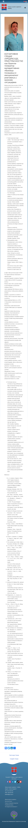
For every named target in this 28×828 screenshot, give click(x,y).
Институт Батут (8, 801)
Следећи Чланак (14, 759)
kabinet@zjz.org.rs (9, 794)
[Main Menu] (25, 7)
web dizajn (14, 778)
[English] (24, 1)
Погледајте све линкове (11, 806)
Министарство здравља (10, 799)
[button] (3, 1)
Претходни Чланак (14, 755)
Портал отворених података (11, 803)
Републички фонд (9, 804)
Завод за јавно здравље (14, 6)
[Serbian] (26, 1)
